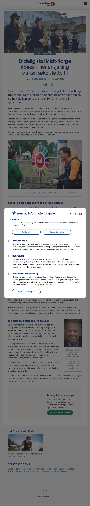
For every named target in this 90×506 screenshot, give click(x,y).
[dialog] (45, 253)
